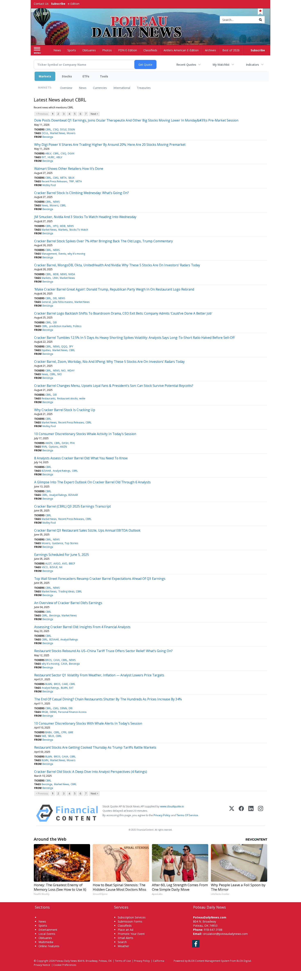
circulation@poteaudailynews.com (225, 934)
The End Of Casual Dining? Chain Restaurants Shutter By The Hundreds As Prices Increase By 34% (108, 699)
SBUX (71, 177)
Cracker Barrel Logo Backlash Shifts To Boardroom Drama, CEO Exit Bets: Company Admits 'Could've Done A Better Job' (123, 313)
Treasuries (144, 88)
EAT (71, 687)
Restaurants (48, 398)
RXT (44, 157)
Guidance (57, 543)
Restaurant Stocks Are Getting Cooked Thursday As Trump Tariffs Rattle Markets (95, 747)
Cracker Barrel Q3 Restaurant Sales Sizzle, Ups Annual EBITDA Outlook (87, 530)
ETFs (86, 76)
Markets (45, 76)
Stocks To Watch (78, 229)
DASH (65, 443)
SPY (71, 346)
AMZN (48, 443)
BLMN (48, 684)
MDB (63, 226)
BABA (48, 732)
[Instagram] (260, 813)
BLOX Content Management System (209, 960)
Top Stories (71, 543)
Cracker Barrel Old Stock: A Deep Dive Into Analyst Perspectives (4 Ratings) (90, 771)
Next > (94, 114)
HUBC (51, 157)
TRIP (71, 181)
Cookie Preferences (64, 964)
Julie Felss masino (63, 302)
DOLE (63, 129)
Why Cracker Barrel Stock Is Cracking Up (64, 410)
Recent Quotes (186, 65)
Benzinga (47, 137)
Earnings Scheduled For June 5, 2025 (61, 554)
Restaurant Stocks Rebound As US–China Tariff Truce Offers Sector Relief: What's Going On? (103, 651)
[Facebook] (241, 813)
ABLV (48, 153)
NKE (44, 736)
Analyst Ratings (61, 470)
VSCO (45, 567)
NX (60, 567)
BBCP (72, 563)
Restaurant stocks (67, 398)
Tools (104, 76)
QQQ (64, 346)
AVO (64, 563)
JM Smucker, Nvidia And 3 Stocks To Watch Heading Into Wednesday (85, 217)
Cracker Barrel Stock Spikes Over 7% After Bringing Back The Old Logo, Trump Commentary (103, 241)
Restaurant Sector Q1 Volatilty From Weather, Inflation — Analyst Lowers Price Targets (99, 675)
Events (62, 253)
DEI (55, 298)
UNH (55, 278)
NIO (63, 370)
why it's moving (76, 253)
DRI (70, 708)
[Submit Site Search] (260, 19)
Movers (71, 133)
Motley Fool (49, 185)
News (82, 88)
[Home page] (150, 20)
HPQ (55, 226)
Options (53, 446)
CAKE (65, 684)
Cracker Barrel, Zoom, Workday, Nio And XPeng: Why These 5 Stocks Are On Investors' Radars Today (109, 361)
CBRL (48, 129)
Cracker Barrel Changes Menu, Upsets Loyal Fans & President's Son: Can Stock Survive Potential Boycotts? (113, 385)
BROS (48, 660)
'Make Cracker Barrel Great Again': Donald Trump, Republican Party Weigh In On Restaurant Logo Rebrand (114, 289)
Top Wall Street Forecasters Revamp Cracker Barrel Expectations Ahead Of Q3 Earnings (99, 578)
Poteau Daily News (66, 960)
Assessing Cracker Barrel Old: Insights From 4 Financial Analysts (82, 627)
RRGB (45, 712)
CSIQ (56, 129)
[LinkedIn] (251, 813)
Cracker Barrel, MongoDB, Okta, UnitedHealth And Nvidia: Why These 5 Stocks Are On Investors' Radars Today (117, 265)
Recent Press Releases (54, 181)
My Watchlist (221, 65)
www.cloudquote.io (172, 806)
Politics (77, 326)
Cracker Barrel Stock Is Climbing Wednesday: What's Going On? (81, 193)
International (121, 88)
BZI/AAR (46, 470)
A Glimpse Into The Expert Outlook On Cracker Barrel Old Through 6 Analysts (92, 482)
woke (82, 398)
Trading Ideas (66, 591)
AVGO (56, 563)
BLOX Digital (243, 960)
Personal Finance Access (72, 712)
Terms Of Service (187, 815)
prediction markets (60, 326)
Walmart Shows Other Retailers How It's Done (68, 168)
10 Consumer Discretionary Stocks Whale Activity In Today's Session (85, 434)
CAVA (56, 660)
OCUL (45, 133)
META (63, 177)
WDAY (71, 370)
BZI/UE (54, 567)
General (46, 302)
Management (49, 253)
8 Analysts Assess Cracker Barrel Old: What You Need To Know (81, 458)
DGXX (71, 153)
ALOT (48, 563)
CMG (56, 177)
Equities (46, 350)
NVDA (71, 274)
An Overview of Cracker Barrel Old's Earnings (68, 603)
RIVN (44, 446)
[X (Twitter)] (231, 813)
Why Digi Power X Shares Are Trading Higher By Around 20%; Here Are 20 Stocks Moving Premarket (110, 144)
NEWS (56, 201)
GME (70, 732)
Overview (66, 88)
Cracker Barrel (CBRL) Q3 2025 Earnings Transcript (72, 506)
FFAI (72, 443)
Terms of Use (123, 960)
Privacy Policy (162, 815)
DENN (63, 708)
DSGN (71, 129)
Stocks (67, 76)
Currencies (100, 88)
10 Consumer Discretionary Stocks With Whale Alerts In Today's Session (88, 723)
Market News (57, 133)
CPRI (63, 732)
